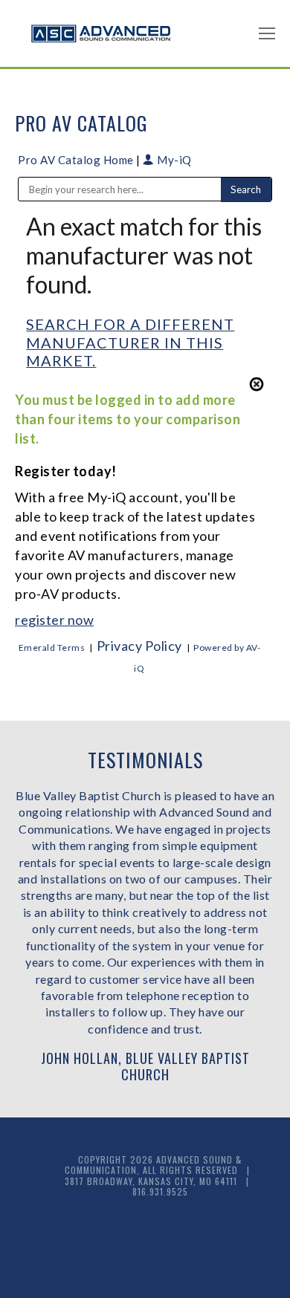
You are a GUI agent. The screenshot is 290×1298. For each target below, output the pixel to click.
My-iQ (173, 159)
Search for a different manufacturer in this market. (130, 342)
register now (54, 619)
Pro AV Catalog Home (77, 159)
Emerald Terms (52, 647)
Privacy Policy (139, 645)
